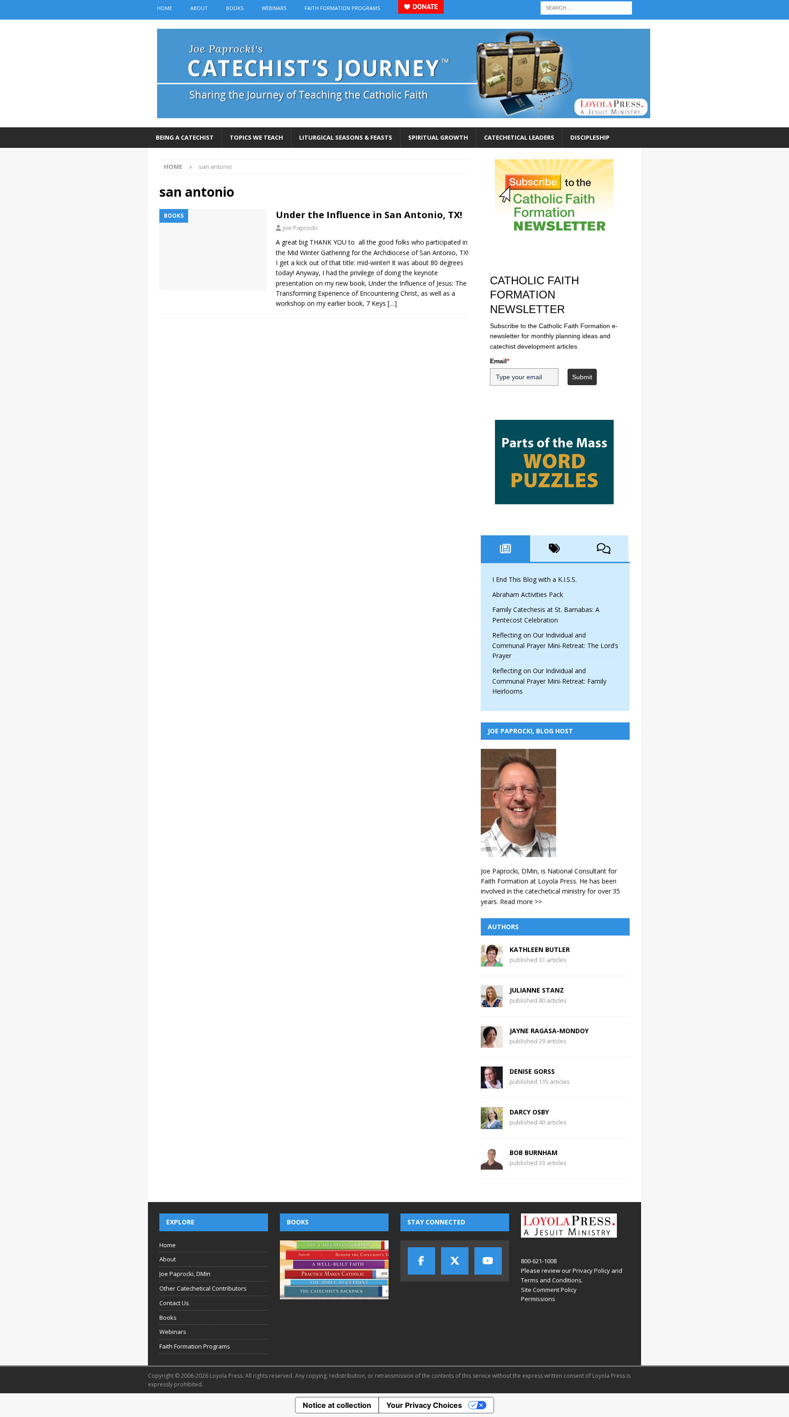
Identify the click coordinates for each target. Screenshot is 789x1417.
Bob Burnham (534, 1152)
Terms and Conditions (551, 1280)
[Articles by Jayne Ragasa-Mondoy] (492, 1042)
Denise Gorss (532, 1071)
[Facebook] (421, 1261)
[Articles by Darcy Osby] (492, 1123)
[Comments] (603, 548)
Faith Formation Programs (342, 8)
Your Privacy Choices (424, 1405)
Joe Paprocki (300, 228)
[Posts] (505, 548)
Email (499, 361)
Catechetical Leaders (519, 137)
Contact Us (174, 1303)
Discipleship (590, 137)
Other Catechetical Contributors (203, 1288)
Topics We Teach (256, 137)
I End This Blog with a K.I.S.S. (534, 579)
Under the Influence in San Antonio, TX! (369, 215)
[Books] (213, 249)
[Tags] (554, 548)
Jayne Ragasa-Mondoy (549, 1030)
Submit (582, 377)
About (199, 8)
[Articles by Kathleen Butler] (492, 961)
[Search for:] (586, 7)
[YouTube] (488, 1261)
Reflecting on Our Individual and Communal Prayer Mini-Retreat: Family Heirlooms (549, 680)
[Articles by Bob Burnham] (492, 1164)
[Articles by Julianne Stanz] (492, 1002)
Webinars (274, 8)
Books (234, 8)
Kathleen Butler (540, 949)
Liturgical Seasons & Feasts (345, 137)
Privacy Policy (591, 1270)
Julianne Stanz (537, 990)
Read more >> (521, 901)
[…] (392, 303)
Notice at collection (337, 1405)
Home (164, 8)
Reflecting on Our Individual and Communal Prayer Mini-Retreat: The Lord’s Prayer (555, 645)
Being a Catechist (185, 137)
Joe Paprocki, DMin (184, 1274)
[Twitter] (454, 1261)
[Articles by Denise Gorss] (492, 1083)
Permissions (538, 1299)
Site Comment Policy (549, 1290)
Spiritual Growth (438, 137)
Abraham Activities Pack (527, 594)
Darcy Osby (529, 1112)
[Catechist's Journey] (403, 122)
